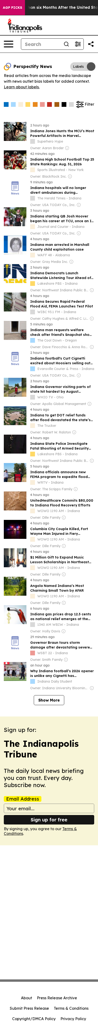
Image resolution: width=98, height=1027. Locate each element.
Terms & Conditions (71, 1008)
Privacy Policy (73, 1018)
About (26, 997)
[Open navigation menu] (8, 44)
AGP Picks (12, 7)
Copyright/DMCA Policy (34, 1018)
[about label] (32, 141)
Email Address (22, 799)
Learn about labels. (21, 87)
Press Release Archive (57, 997)
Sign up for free (49, 820)
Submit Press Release (29, 1008)
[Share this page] (91, 44)
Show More (49, 700)
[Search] (66, 44)
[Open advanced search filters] (77, 44)
